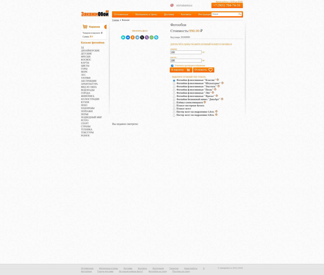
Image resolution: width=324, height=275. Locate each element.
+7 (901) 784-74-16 (226, 5)
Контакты (186, 14)
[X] (142, 37)
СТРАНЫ (85, 126)
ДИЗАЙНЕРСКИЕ (90, 50)
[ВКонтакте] (128, 37)
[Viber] (147, 37)
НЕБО (84, 105)
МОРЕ (84, 72)
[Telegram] (137, 37)
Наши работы (190, 268)
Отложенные (121, 14)
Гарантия (174, 268)
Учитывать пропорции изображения (190, 65)
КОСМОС (86, 59)
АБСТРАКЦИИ (88, 81)
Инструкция (204, 14)
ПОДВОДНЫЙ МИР (91, 117)
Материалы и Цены (146, 14)
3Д (82, 47)
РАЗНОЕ (85, 135)
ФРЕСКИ (85, 56)
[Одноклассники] (133, 37)
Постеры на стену (181, 271)
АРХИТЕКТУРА (89, 84)
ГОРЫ (84, 69)
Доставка (169, 14)
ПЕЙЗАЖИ (87, 111)
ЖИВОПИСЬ (87, 96)
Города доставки (105, 271)
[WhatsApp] (152, 37)
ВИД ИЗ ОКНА (89, 87)
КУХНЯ (85, 102)
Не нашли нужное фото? (131, 271)
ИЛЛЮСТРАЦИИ (90, 99)
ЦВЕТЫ (85, 66)
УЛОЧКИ (85, 78)
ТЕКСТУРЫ (87, 132)
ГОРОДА (85, 93)
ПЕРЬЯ (84, 114)
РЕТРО (84, 120)
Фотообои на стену (157, 271)
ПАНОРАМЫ (87, 108)
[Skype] (156, 37)
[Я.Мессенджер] (123, 37)
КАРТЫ (85, 63)
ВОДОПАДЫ (87, 90)
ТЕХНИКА (86, 129)
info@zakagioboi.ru (184, 5)
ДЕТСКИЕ (86, 53)
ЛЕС (83, 75)
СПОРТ (85, 123)
